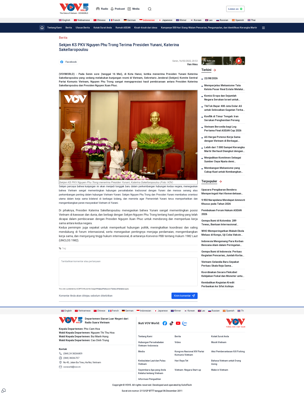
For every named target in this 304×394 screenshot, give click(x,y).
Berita (69, 27)
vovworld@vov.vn (72, 367)
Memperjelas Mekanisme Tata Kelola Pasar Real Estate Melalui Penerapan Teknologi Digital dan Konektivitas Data (223, 87)
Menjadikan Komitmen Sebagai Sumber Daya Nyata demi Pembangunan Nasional (222, 159)
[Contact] (3, 390)
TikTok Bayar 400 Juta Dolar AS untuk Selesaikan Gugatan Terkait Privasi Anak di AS (224, 108)
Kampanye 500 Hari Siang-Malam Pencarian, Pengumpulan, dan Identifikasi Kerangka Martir (209, 27)
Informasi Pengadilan (149, 379)
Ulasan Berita (83, 27)
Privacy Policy (102, 289)
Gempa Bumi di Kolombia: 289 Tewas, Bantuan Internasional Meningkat (219, 222)
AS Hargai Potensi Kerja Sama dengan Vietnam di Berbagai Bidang (222, 139)
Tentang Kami (54, 27)
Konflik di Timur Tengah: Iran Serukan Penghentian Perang (222, 118)
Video (178, 342)
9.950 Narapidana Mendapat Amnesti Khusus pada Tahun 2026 (223, 202)
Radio (104, 8)
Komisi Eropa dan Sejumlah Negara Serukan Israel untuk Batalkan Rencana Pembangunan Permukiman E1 (223, 98)
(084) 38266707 (71, 358)
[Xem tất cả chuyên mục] (263, 28)
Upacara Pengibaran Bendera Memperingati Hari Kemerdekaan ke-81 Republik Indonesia (221, 191)
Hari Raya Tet (181, 360)
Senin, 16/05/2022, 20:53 (185, 61)
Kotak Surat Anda (103, 27)
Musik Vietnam (218, 342)
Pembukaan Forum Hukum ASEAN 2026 (221, 212)
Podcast (120, 8)
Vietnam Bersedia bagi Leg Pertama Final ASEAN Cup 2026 (222, 128)
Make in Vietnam (219, 370)
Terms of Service (117, 289)
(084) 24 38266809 (72, 353)
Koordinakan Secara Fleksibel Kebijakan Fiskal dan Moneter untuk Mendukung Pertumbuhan (222, 274)
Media (135, 8)
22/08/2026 (211, 78)
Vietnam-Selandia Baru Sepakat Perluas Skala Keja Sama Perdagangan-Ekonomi (220, 264)
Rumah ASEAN (123, 27)
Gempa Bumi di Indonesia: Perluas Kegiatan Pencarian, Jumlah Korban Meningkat (222, 253)
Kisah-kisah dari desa (145, 27)
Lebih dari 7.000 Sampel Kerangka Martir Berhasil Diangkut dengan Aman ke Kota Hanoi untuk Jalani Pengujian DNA (224, 149)
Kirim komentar (182, 295)
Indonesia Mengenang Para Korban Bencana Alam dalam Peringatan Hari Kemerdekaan (222, 243)
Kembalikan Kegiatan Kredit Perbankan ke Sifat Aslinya (217, 284)
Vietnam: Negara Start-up (188, 370)
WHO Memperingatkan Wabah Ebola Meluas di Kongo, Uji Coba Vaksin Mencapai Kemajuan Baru (222, 233)
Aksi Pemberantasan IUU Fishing (228, 351)
